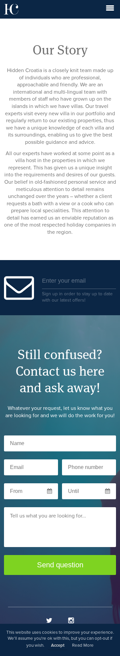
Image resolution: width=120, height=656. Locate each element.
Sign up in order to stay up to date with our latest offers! (77, 297)
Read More (83, 645)
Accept (57, 645)
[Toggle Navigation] (110, 9)
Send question (60, 565)
